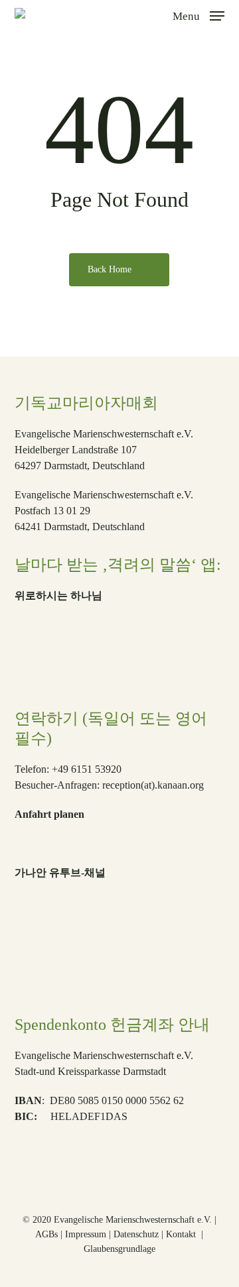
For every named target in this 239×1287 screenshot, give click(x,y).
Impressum (85, 1234)
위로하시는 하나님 (58, 595)
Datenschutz (136, 1234)
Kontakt (182, 1234)
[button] (198, 14)
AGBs (46, 1234)
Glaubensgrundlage (119, 1249)
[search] (153, 16)
